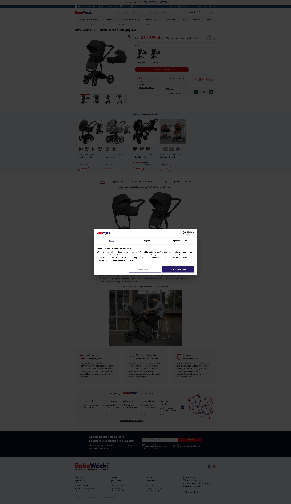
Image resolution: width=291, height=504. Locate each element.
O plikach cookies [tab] (179, 241)
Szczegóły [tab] (145, 241)
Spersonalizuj (143, 269)
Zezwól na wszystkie (178, 269)
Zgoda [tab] (111, 241)
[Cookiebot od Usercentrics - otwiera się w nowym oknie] (184, 233)
